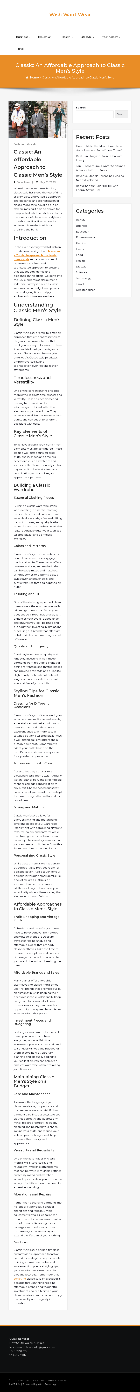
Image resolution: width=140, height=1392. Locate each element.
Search (81, 107)
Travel (20, 48)
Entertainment (85, 237)
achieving (20, 1278)
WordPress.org (47, 1384)
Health (66, 37)
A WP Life (14, 1384)
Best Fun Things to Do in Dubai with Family (99, 158)
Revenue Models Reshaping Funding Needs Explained (100, 178)
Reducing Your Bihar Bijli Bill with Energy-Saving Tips (97, 188)
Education (45, 37)
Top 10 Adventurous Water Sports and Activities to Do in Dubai (100, 168)
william (25, 182)
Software (82, 272)
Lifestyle (86, 37)
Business (22, 37)
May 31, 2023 (48, 182)
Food (79, 255)
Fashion (19, 144)
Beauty (80, 220)
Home (34, 77)
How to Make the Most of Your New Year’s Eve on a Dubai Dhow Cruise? (99, 148)
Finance (81, 249)
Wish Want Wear (70, 14)
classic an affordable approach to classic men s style (37, 255)
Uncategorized (85, 289)
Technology (110, 37)
